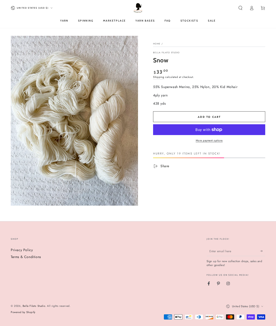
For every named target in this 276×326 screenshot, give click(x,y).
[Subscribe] (262, 251)
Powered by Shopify (23, 312)
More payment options (209, 140)
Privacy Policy (22, 249)
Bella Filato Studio (166, 52)
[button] (240, 8)
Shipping (158, 77)
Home (156, 43)
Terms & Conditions (26, 256)
